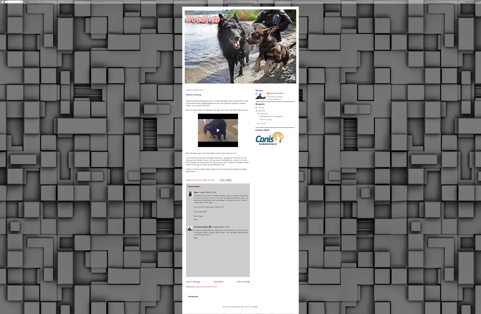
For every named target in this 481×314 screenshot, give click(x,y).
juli (261, 123)
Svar (195, 219)
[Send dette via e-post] (221, 180)
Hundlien (203, 18)
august (263, 114)
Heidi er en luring (266, 119)
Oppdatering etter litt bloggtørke (271, 116)
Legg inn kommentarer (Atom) (206, 287)
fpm (242, 307)
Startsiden (218, 281)
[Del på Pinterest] (230, 180)
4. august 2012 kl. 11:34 (220, 227)
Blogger (255, 307)
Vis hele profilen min (274, 99)
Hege (196, 192)
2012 (260, 111)
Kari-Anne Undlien (201, 227)
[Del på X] (225, 180)
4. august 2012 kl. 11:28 (207, 192)
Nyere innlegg (193, 281)
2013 (260, 108)
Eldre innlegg (243, 281)
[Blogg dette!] (223, 180)
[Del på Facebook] (228, 180)
